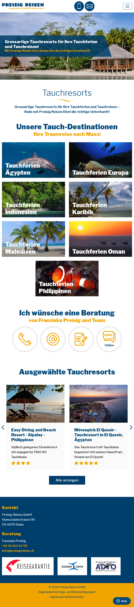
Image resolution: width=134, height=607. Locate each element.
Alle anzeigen (67, 480)
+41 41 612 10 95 (14, 546)
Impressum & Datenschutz (67, 596)
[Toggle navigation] (127, 6)
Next (131, 427)
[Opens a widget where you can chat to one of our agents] (122, 601)
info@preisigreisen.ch (18, 550)
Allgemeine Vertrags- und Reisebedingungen (67, 592)
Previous (3, 427)
